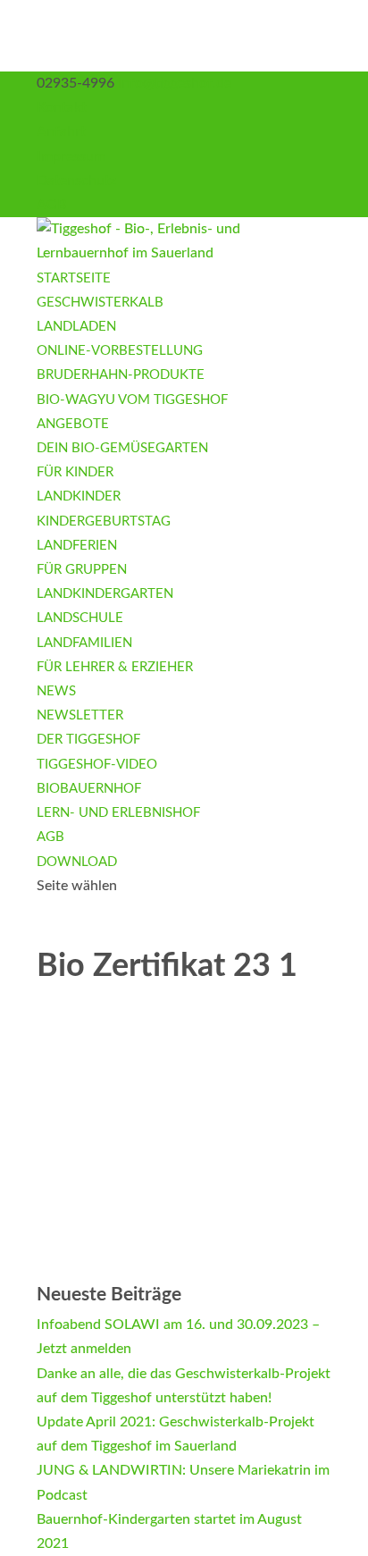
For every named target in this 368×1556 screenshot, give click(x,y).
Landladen (76, 326)
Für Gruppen (82, 569)
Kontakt (62, 107)
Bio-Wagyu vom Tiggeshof (132, 400)
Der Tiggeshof (88, 739)
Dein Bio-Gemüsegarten (122, 448)
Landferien (77, 545)
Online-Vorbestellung (120, 350)
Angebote (73, 424)
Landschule (80, 618)
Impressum (71, 156)
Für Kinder (75, 472)
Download (77, 862)
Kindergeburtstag (104, 521)
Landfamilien (84, 643)
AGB (51, 205)
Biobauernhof (89, 788)
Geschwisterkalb (100, 302)
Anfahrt (61, 131)
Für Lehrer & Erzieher (115, 667)
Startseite (74, 278)
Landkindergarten (105, 594)
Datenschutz (76, 180)
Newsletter (80, 715)
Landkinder (79, 496)
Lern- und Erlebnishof (118, 813)
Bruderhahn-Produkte (121, 375)
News (56, 691)
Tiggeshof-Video (97, 764)
